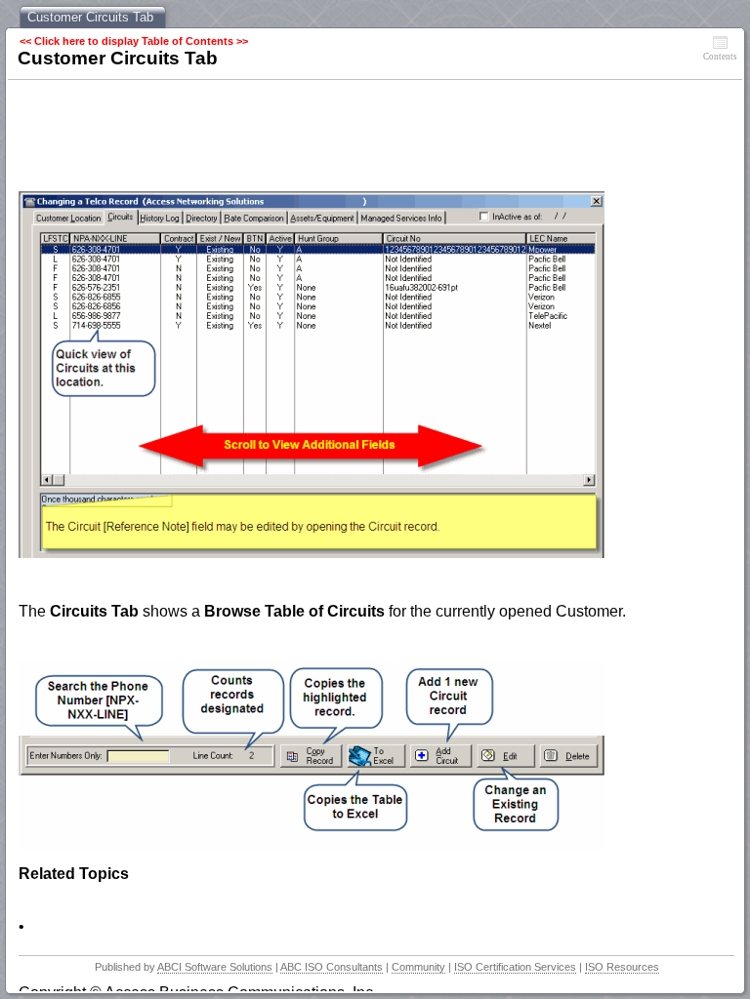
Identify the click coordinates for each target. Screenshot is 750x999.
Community (418, 967)
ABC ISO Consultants (331, 967)
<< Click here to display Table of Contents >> (134, 41)
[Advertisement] (374, 137)
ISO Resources (622, 967)
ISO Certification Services (515, 967)
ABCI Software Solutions (214, 967)
